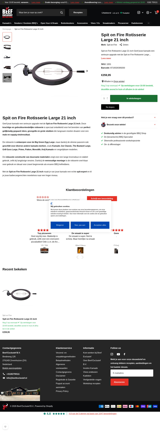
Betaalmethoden (63, 360)
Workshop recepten (91, 383)
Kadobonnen (137, 23)
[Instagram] (111, 354)
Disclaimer (60, 376)
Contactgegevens (64, 372)
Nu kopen (110, 107)
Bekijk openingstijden (12, 368)
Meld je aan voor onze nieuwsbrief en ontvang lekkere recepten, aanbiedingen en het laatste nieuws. (131, 363)
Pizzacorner (123, 23)
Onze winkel (119, 81)
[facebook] (124, 354)
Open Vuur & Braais (49, 23)
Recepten (78, 12)
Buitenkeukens (67, 23)
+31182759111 (13, 374)
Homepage (6, 29)
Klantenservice (64, 348)
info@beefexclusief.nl (16, 378)
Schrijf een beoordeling (102, 199)
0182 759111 (152, 2)
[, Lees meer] (140, 12)
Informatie (88, 348)
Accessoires (82, 23)
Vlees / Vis (95, 23)
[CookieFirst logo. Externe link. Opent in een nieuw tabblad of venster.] (51, 203)
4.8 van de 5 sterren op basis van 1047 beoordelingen (92, 414)
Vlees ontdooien (90, 372)
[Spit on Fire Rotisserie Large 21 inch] (21, 293)
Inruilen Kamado (90, 368)
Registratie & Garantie (66, 380)
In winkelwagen (134, 98)
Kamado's (6, 23)
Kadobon (87, 376)
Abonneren (119, 382)
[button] (87, 71)
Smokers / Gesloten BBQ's (26, 23)
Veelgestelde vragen (92, 380)
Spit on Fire (112, 45)
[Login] (149, 12)
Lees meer (36, 2)
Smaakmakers (109, 23)
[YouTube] (118, 354)
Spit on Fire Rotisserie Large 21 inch (19, 319)
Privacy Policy (62, 391)
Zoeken (61, 12)
